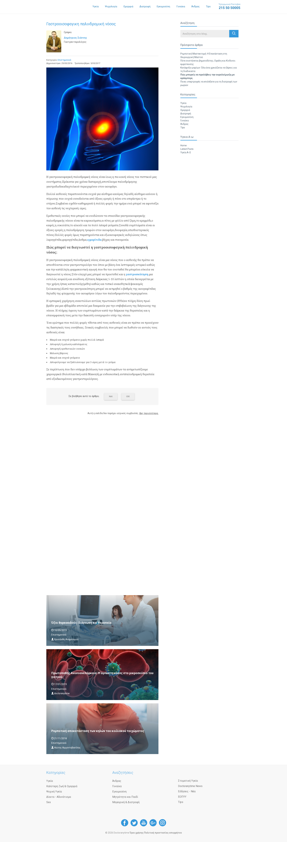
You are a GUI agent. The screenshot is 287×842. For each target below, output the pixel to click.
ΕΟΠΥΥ (182, 796)
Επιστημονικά (64, 60)
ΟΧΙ (128, 396)
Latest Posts (186, 149)
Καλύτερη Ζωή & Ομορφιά (61, 786)
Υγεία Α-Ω (185, 152)
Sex (48, 802)
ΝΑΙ (111, 396)
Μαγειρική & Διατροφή (126, 802)
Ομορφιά (128, 6)
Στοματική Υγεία (188, 780)
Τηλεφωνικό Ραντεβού (229, 6)
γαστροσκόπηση (137, 274)
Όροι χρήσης (137, 832)
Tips (208, 6)
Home (183, 145)
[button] (234, 33)
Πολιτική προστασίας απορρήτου (163, 832)
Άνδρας (195, 6)
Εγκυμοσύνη (163, 6)
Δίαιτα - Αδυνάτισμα (58, 796)
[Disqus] (102, 460)
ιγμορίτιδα (94, 240)
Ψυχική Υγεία (54, 791)
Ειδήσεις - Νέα (186, 791)
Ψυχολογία (111, 6)
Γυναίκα (180, 6)
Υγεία (96, 6)
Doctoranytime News (190, 786)
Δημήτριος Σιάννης (75, 37)
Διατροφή (145, 6)
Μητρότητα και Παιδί (125, 796)
